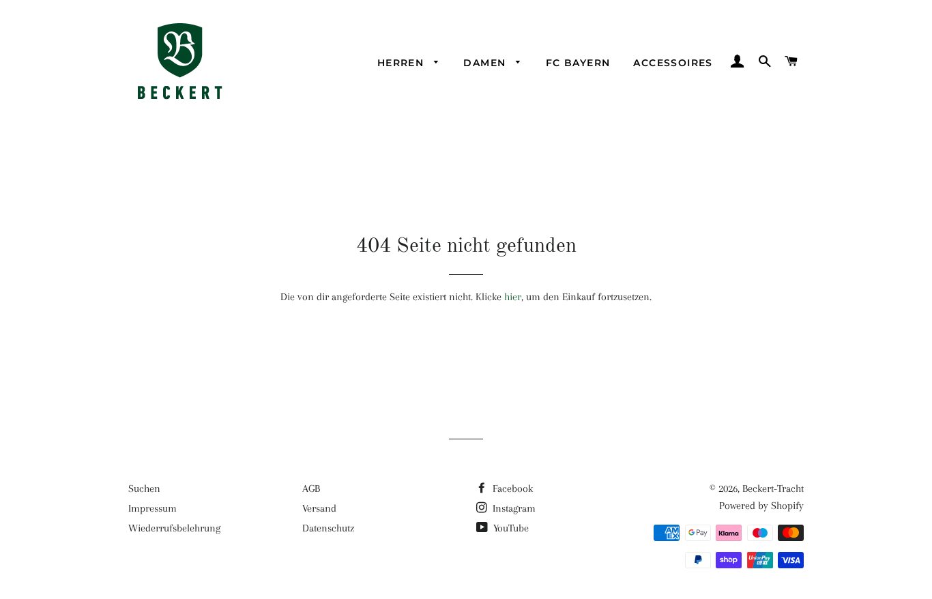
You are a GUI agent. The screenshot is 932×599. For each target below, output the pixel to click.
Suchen (144, 488)
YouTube (510, 528)
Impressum (152, 508)
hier (512, 297)
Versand (319, 508)
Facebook (511, 488)
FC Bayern (578, 63)
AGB (311, 488)
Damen (486, 63)
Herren (402, 63)
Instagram (513, 508)
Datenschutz (328, 528)
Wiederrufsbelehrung (174, 528)
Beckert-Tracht (773, 488)
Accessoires (672, 63)
